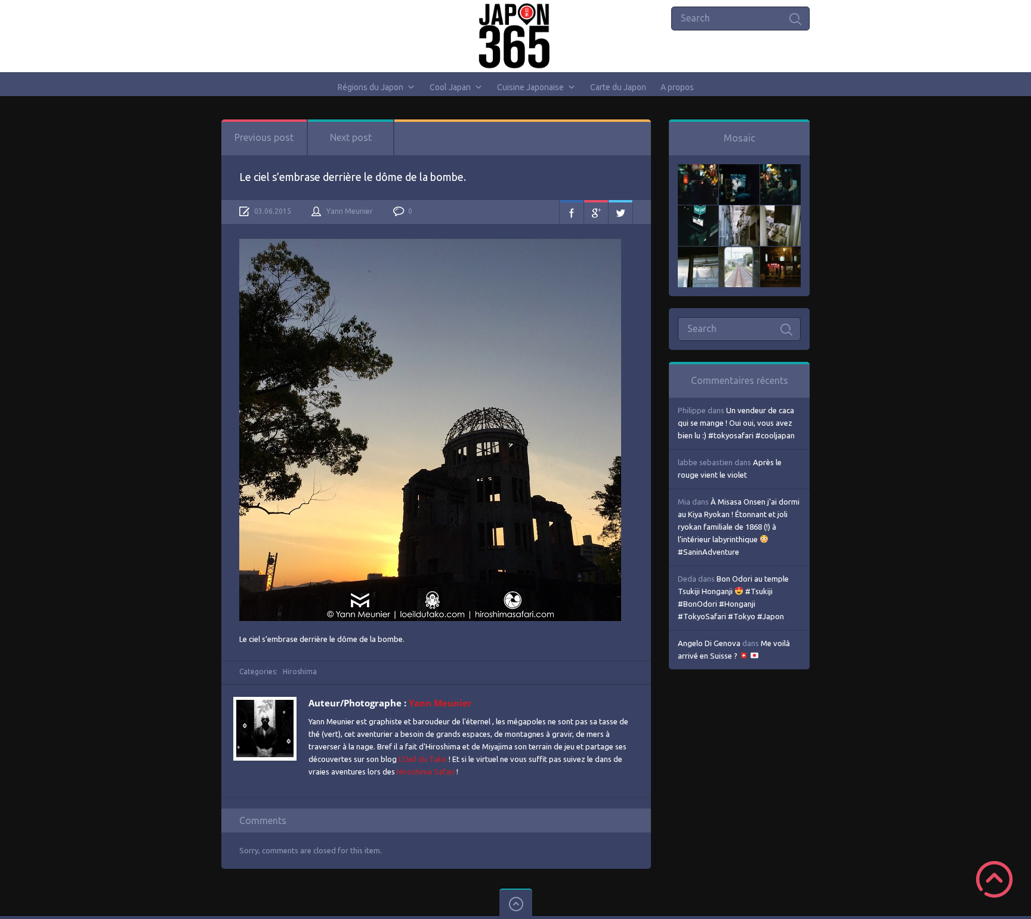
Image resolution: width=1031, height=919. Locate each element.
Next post (351, 137)
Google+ (596, 212)
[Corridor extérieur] (739, 211)
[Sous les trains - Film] (780, 252)
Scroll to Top (994, 879)
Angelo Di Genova (709, 643)
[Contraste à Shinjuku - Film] (698, 211)
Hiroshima (300, 671)
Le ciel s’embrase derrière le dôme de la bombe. (352, 177)
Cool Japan (450, 87)
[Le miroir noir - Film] (780, 170)
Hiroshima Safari (426, 771)
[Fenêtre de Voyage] (739, 252)
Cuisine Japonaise (530, 87)
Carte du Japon (618, 87)
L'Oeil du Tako (423, 759)
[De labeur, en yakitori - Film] (739, 170)
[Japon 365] (516, 36)
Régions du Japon (370, 87)
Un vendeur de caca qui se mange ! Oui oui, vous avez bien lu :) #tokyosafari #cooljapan (736, 422)
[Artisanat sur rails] (780, 211)
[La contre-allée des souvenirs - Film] (698, 170)
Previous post (264, 137)
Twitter (620, 212)
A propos (677, 87)
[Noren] (698, 252)
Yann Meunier (349, 211)
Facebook (572, 212)
